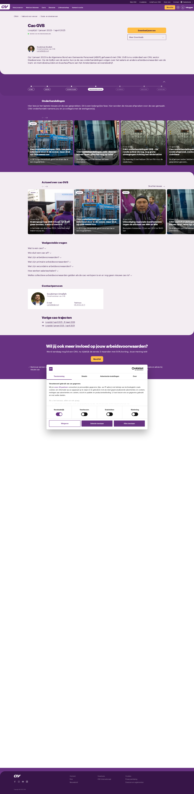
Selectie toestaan (97, 423)
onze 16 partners (61, 387)
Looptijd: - (60, 322)
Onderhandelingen (95, 89)
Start (31, 89)
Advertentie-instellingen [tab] (109, 376)
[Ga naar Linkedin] (27, 782)
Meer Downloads (136, 37)
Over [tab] (135, 376)
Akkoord (144, 89)
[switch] (84, 414)
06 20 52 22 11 (79, 305)
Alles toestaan (129, 423)
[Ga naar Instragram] (19, 782)
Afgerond (161, 89)
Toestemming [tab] (59, 376)
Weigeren (64, 423)
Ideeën (47, 89)
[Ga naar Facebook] (15, 782)
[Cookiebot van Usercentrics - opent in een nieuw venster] (135, 369)
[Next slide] (47, 117)
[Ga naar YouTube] (23, 782)
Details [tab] (84, 376)
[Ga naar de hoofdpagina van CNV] (4, 6)
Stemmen (120, 89)
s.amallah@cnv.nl (43, 51)
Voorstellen (71, 89)
